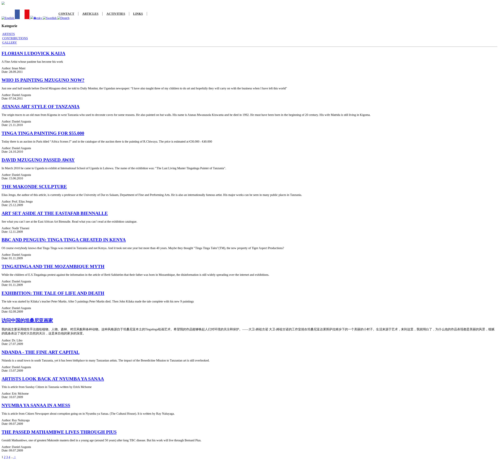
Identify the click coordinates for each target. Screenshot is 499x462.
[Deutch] (63, 18)
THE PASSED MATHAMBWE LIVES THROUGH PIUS (59, 432)
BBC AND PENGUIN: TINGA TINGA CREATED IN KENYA (64, 239)
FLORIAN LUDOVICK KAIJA (33, 53)
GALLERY (9, 42)
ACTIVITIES (115, 13)
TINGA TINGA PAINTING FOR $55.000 (43, 133)
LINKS (138, 13)
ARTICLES (90, 13)
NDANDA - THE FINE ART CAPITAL (41, 352)
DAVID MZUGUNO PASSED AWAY (38, 159)
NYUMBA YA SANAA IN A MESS (36, 405)
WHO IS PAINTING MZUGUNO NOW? (43, 80)
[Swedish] (50, 18)
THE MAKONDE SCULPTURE (34, 186)
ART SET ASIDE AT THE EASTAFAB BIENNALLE (55, 213)
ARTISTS (8, 34)
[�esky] (36, 18)
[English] (8, 18)
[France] (22, 18)
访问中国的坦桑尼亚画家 (27, 320)
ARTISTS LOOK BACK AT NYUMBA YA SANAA (53, 378)
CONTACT (66, 13)
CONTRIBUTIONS (15, 38)
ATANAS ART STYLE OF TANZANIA (41, 106)
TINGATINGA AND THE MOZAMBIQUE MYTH (53, 266)
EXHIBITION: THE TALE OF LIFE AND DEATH (53, 293)
